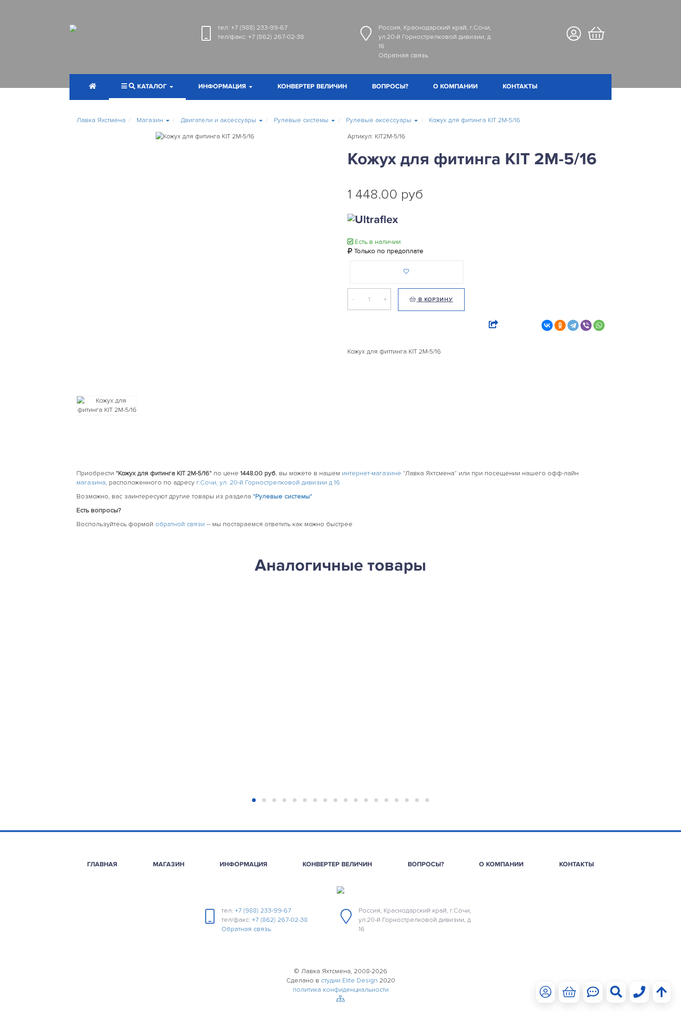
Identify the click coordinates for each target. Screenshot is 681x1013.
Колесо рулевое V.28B (123, 622)
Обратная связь (403, 55)
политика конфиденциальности (341, 990)
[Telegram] (573, 325)
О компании (455, 86)
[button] (225, 87)
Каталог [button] (152, 86)
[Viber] (586, 325)
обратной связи (180, 524)
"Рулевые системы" (282, 496)
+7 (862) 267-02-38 (276, 37)
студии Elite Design (349, 980)
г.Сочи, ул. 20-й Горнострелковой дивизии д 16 (268, 482)
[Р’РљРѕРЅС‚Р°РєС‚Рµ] (547, 325)
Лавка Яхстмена (101, 120)
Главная (102, 864)
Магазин (168, 864)
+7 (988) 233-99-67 (259, 27)
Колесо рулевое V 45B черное (268, 622)
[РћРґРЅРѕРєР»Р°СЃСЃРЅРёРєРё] (560, 325)
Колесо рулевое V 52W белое (399, 622)
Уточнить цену (111, 654)
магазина (91, 482)
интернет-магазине (371, 473)
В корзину (434, 299)
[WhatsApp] (599, 325)
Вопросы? (390, 86)
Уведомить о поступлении (136, 693)
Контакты (520, 86)
